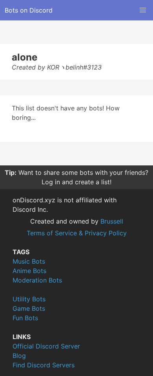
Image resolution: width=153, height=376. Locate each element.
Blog (19, 355)
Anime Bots (29, 271)
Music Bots (29, 261)
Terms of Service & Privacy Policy (77, 233)
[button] (143, 10)
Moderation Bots (37, 280)
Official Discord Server (46, 346)
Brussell (111, 221)
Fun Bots (25, 318)
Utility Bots (29, 299)
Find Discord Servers (44, 365)
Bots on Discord (29, 10)
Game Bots (29, 308)
